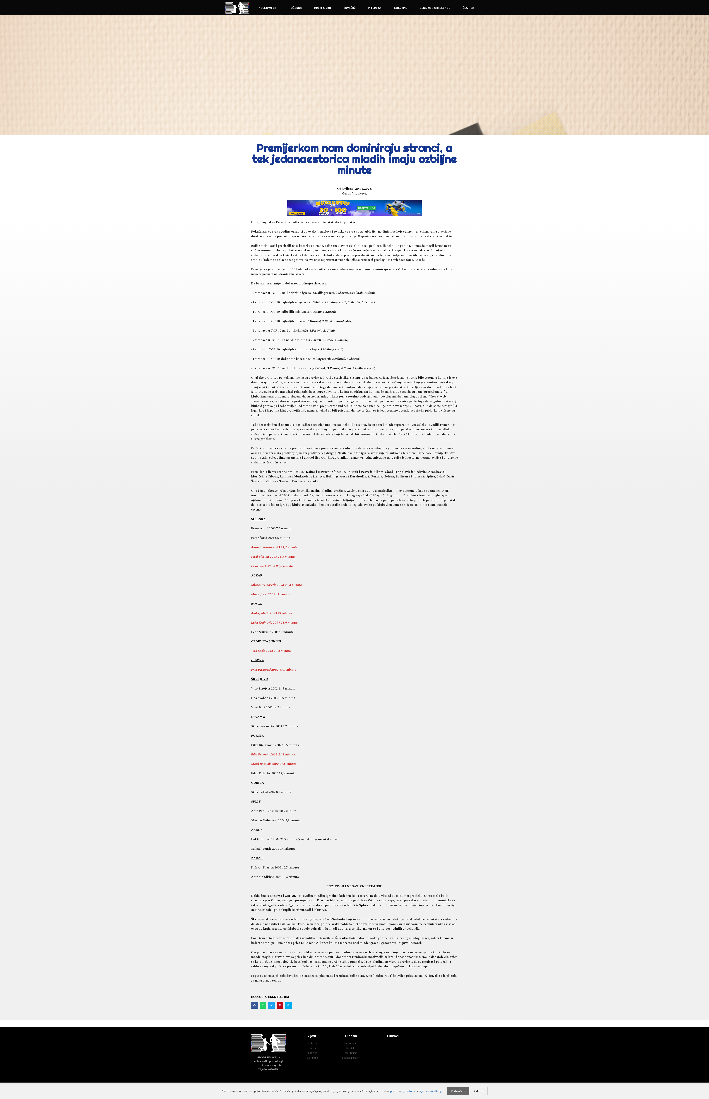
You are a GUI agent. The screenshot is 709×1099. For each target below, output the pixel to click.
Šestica (468, 8)
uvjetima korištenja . (431, 1091)
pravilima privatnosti (403, 1091)
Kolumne (400, 8)
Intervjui (374, 8)
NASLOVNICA (267, 8)
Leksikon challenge (435, 8)
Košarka (295, 8)
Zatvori (479, 1091)
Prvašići (349, 8)
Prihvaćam (458, 1091)
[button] (254, 1005)
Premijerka (322, 8)
